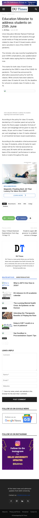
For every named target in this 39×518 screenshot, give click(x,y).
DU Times (6, 30)
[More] (30, 218)
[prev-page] (3, 343)
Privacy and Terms (15, 512)
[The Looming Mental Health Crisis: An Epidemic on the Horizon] (7, 305)
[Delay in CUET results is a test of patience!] (7, 325)
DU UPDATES (6, 298)
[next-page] (6, 343)
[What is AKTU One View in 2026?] (7, 285)
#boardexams (12, 204)
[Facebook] (11, 501)
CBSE (24, 204)
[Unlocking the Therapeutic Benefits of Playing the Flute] (7, 315)
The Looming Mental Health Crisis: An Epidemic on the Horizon (25, 305)
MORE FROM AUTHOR (23, 277)
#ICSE (19, 204)
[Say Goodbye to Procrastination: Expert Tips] (7, 335)
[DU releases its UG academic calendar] (7, 295)
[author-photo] (20, 253)
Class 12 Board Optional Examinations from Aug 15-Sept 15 (10, 233)
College (30, 204)
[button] (3, 9)
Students (5, 206)
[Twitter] (28, 501)
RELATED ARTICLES (8, 277)
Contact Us (33, 512)
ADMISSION (11, 14)
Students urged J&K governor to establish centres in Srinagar (29, 233)
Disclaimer (25, 512)
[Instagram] (17, 501)
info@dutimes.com (23, 495)
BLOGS (4, 288)
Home (4, 14)
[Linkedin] (22, 501)
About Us (5, 512)
